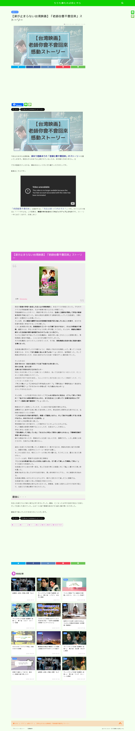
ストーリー (23, 525)
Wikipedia (23, 299)
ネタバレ (32, 525)
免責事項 (30, 728)
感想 (44, 525)
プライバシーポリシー (19, 728)
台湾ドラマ (15, 12)
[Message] (133, 16)
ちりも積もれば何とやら (67, 3)
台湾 (38, 525)
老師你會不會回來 (58, 525)
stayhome (15, 525)
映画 (49, 525)
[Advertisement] (48, 86)
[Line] (133, 12)
